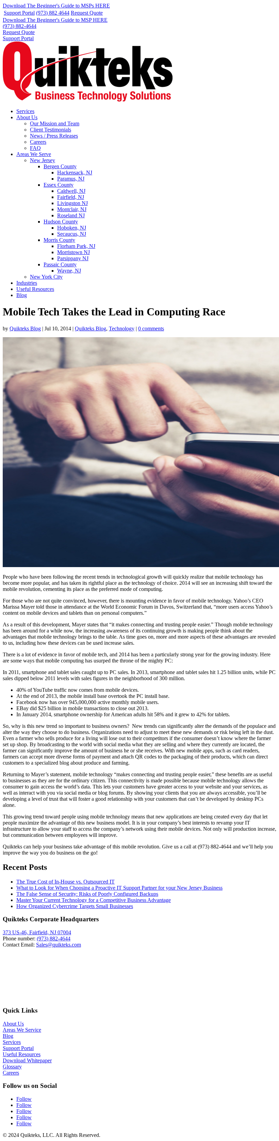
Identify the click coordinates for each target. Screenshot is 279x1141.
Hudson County (61, 221)
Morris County (59, 240)
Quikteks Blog (25, 328)
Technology (121, 328)
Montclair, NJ (71, 209)
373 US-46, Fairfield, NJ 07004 (37, 932)
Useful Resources (35, 289)
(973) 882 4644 (52, 13)
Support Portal (19, 13)
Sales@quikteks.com (58, 945)
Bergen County (60, 166)
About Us (26, 117)
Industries (26, 283)
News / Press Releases (54, 136)
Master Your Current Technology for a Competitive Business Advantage (93, 900)
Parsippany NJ (72, 258)
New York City (46, 277)
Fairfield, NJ (70, 197)
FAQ (35, 148)
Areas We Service (22, 1030)
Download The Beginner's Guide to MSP (55, 20)
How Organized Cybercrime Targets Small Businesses (74, 906)
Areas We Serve (33, 154)
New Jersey (42, 160)
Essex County (58, 185)
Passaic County (60, 264)
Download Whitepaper (27, 1060)
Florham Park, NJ (76, 246)
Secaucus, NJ (71, 234)
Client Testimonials (50, 129)
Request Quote (87, 13)
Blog (21, 295)
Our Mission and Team (54, 123)
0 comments (151, 328)
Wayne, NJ (69, 270)
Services (25, 111)
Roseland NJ (71, 215)
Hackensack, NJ (74, 172)
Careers (38, 142)
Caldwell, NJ (71, 191)
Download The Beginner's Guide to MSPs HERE (56, 6)
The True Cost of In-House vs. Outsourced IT (65, 882)
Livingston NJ (72, 203)
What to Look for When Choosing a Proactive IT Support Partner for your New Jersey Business (119, 888)
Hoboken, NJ (71, 228)
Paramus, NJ (70, 179)
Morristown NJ (73, 252)
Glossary (12, 1066)
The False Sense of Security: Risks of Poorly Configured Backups (87, 894)
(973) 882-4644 (19, 26)
